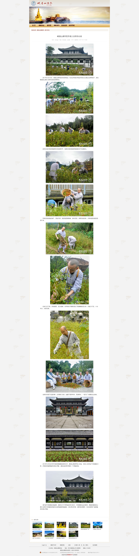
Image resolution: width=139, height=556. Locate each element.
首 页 (34, 25)
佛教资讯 (57, 25)
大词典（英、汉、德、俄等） (81, 545)
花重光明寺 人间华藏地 (62, 529)
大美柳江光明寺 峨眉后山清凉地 (100, 529)
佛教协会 (41, 25)
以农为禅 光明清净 (49, 538)
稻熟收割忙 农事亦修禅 (49, 529)
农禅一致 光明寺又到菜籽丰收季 (39, 538)
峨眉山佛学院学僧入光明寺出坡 (75, 529)
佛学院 (49, 25)
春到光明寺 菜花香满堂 (37, 529)
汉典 (69, 545)
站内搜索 (95, 545)
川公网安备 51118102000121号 (49, 552)
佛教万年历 (53, 545)
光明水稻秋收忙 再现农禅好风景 (88, 529)
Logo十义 (44, 545)
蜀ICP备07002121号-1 (93, 552)
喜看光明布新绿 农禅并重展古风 (75, 538)
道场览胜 (64, 25)
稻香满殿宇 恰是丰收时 (62, 538)
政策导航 (72, 25)
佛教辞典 (62, 545)
